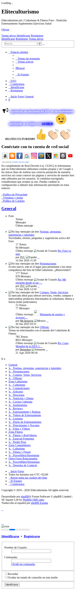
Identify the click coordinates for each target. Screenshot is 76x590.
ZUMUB (47, 123)
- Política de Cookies (13, 200)
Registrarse (37, 35)
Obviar (5, 29)
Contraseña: (10, 557)
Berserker (25, 349)
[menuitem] (28, 58)
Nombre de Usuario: (15, 547)
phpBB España (39, 502)
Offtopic (44, 327)
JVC (22, 257)
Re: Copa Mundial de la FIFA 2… (42, 345)
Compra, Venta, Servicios (54, 292)
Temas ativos (8, 35)
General (8, 208)
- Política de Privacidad (14, 194)
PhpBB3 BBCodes (33, 499)
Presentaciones (48, 263)
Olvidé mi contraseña (23, 564)
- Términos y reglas (12, 197)
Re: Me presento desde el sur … (41, 281)
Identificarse (23, 35)
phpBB (25, 496)
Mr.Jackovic (27, 320)
